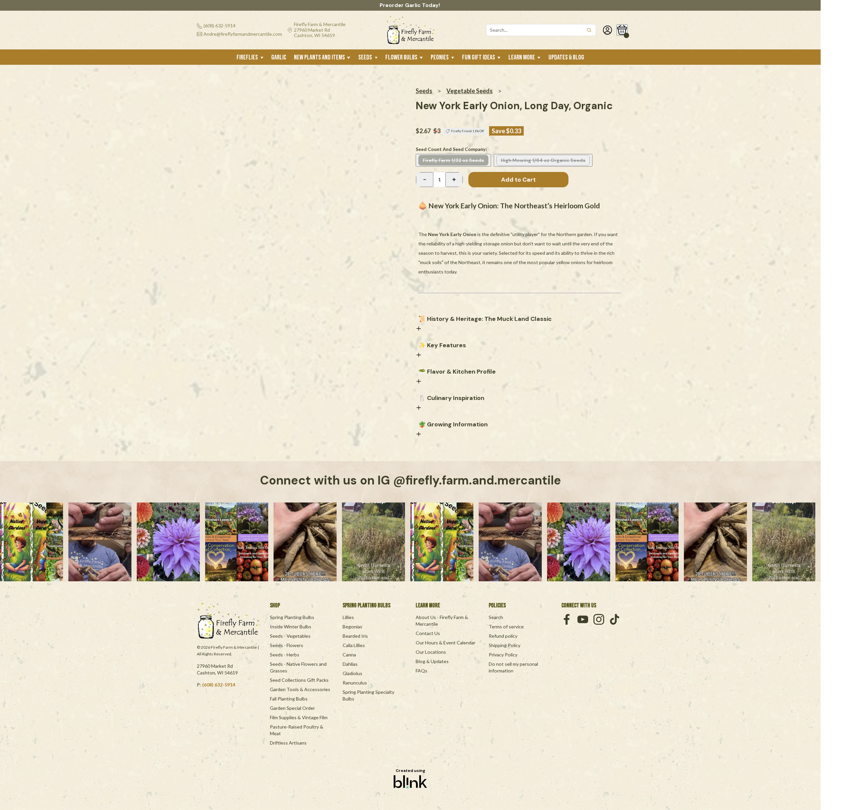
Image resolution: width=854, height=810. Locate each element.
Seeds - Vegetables (290, 636)
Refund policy (503, 636)
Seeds (424, 90)
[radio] (453, 160)
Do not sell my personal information (514, 667)
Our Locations (431, 652)
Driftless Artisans (288, 743)
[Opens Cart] (622, 30)
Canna (349, 654)
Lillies (348, 617)
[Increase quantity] (454, 179)
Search (496, 617)
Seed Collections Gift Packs (299, 680)
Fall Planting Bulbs (289, 698)
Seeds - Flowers (286, 645)
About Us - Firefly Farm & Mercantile (442, 620)
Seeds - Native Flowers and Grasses (299, 667)
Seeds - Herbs (284, 654)
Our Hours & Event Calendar (445, 642)
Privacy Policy (503, 654)
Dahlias (350, 664)
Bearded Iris (355, 636)
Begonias (352, 626)
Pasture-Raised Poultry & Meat (297, 730)
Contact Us (428, 633)
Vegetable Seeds (469, 90)
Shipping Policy (504, 645)
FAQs (421, 670)
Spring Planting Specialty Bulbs (369, 695)
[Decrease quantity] (424, 179)
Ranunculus (355, 682)
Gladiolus (352, 673)
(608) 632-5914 (218, 684)
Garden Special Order (292, 708)
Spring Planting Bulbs (292, 617)
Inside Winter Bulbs (290, 626)
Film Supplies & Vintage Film (299, 717)
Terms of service (506, 626)
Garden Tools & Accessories (300, 689)
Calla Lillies (354, 645)
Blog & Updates (432, 661)
